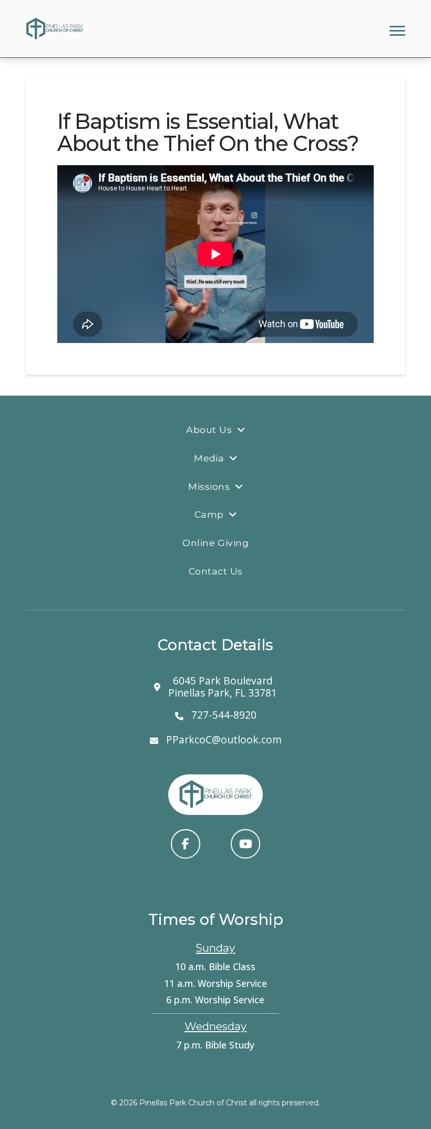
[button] (397, 31)
